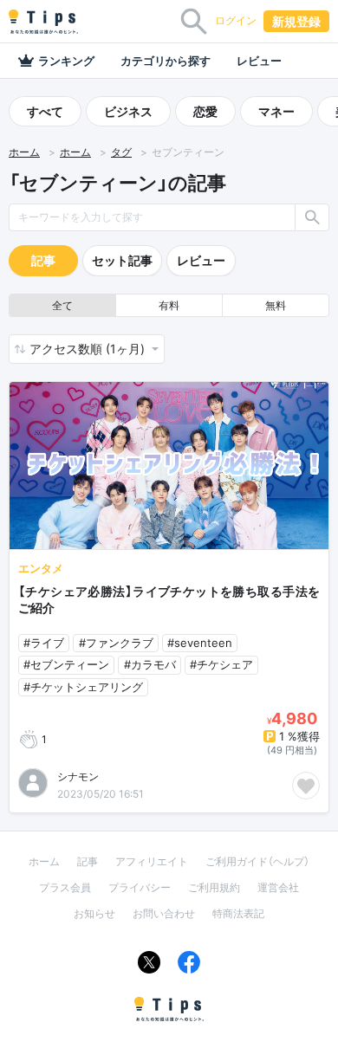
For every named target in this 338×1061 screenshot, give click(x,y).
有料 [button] (169, 305)
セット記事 (122, 260)
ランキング (66, 61)
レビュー (259, 61)
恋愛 (205, 111)
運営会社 (278, 887)
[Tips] (43, 22)
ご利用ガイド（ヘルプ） (257, 861)
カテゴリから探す (165, 61)
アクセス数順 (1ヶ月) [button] (88, 348)
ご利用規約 (214, 887)
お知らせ (94, 913)
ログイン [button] (236, 20)
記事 (43, 260)
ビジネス (128, 111)
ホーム (24, 152)
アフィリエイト (151, 861)
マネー (276, 111)
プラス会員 (65, 887)
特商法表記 (238, 913)
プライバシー (139, 887)
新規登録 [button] (296, 21)
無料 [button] (275, 305)
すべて (45, 111)
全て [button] (62, 305)
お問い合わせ (164, 913)
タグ (121, 152)
